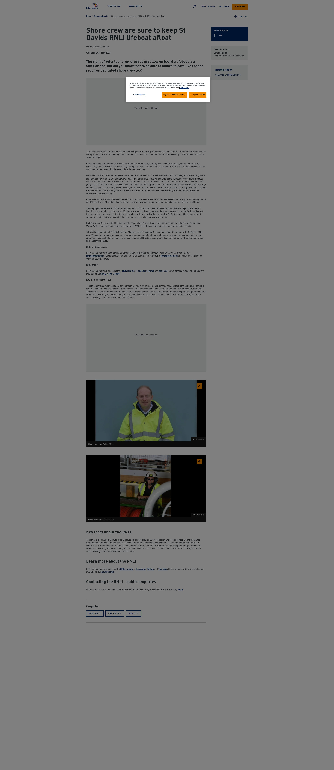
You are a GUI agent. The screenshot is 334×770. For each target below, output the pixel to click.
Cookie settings (139, 94)
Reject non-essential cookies (174, 95)
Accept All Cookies (197, 95)
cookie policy (184, 87)
